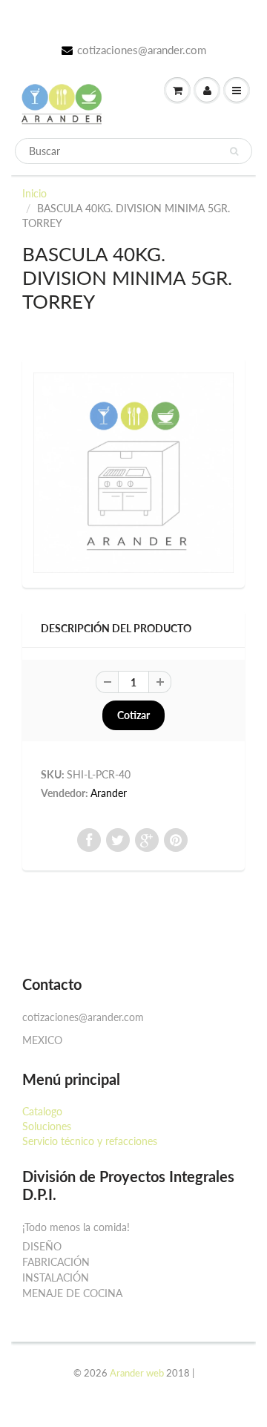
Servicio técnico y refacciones (89, 1141)
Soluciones (46, 1126)
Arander (108, 793)
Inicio (34, 193)
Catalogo (42, 1111)
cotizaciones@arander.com (141, 49)
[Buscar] (234, 151)
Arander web (137, 1373)
